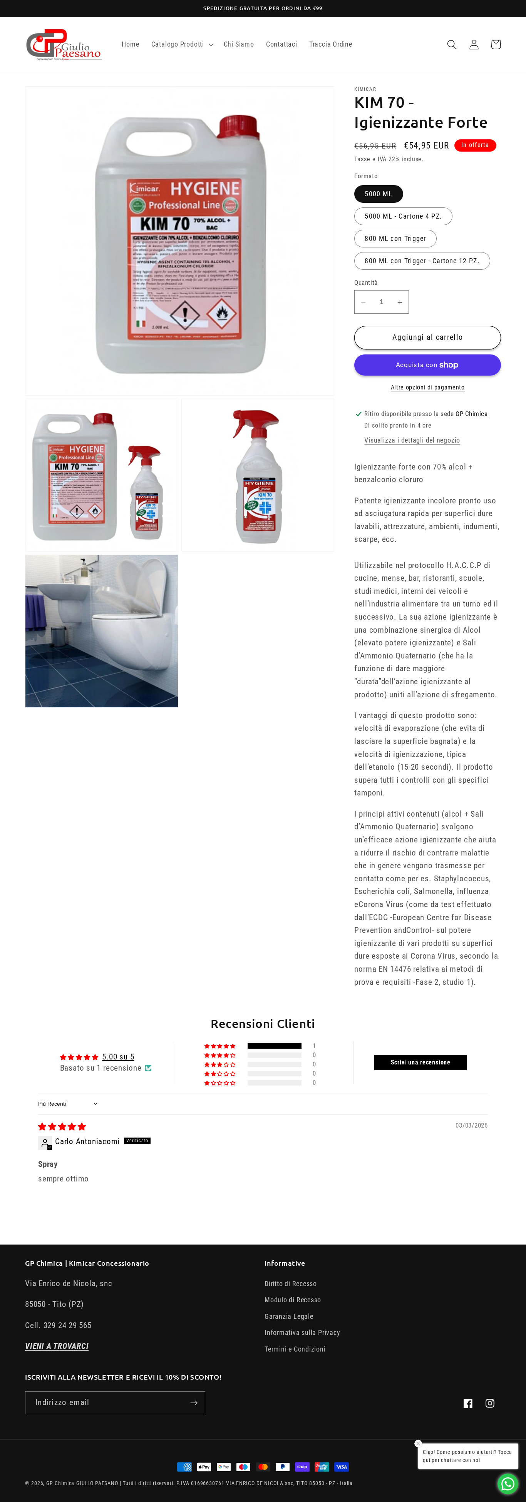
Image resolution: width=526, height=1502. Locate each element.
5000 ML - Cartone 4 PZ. (403, 216)
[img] (62, 1126)
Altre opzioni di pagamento (428, 387)
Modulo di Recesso (293, 1300)
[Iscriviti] (194, 1403)
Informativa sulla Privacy (302, 1332)
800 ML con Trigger (395, 238)
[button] (181, 44)
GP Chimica (60, 1483)
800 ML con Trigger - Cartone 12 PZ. (422, 261)
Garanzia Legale (289, 1316)
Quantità (365, 283)
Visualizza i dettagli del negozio (412, 440)
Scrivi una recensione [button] (421, 1062)
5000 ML (378, 194)
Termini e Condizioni (295, 1349)
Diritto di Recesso (291, 1284)
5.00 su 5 (118, 1056)
